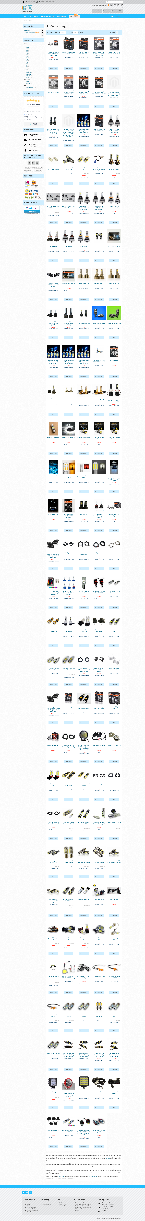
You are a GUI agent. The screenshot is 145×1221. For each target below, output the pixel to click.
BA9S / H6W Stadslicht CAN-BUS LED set (99, 861)
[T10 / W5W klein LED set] (84, 159)
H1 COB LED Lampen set (53, 977)
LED (87, 1166)
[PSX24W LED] (84, 505)
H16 (27, 62)
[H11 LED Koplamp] (99, 390)
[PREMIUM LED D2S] (99, 274)
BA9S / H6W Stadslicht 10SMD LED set (68, 861)
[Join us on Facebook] (23, 1192)
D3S (27, 51)
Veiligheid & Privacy (31, 1207)
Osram (27, 81)
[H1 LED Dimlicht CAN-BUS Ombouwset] (53, 197)
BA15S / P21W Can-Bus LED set (68, 1015)
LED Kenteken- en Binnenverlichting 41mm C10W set (68, 1055)
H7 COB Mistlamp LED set (99, 938)
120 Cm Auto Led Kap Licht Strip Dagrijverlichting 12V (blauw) (114, 478)
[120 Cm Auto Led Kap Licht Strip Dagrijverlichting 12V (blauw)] (114, 467)
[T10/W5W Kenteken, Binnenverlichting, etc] (99, 813)
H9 (26, 71)
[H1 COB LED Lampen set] (53, 967)
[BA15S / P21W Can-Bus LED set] (68, 1006)
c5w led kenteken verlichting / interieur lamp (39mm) (68, 362)
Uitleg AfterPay (30, 1211)
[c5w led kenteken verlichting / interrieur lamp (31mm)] (84, 351)
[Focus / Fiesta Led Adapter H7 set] (114, 659)
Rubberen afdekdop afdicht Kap (99, 630)
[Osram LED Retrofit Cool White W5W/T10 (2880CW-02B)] (99, 43)
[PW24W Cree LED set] (84, 890)
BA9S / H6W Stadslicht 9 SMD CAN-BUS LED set (114, 861)
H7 (26, 66)
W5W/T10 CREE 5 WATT (114, 822)
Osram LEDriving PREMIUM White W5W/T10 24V (84, 92)
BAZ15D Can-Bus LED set (114, 1015)
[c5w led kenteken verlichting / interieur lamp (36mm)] (84, 120)
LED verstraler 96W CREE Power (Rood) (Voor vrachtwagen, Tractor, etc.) (68, 1094)
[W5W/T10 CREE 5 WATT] (114, 813)
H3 (26, 63)
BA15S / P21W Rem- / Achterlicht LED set (53, 168)
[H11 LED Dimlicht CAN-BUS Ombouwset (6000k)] (53, 313)
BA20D (27, 47)
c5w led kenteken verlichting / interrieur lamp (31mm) (83, 362)
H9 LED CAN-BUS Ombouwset (53, 245)
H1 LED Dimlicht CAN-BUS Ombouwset (53, 207)
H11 (27, 57)
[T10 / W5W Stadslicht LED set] (68, 659)
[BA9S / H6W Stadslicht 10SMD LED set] (68, 852)
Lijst (119, 32)
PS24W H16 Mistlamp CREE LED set (84, 630)
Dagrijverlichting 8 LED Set (53, 938)
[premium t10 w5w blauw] (99, 428)
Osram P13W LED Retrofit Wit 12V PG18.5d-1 (69, 516)
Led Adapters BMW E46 (114, 745)
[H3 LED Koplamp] (84, 390)
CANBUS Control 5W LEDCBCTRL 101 (84, 53)
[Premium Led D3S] (114, 274)
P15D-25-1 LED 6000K (53, 437)
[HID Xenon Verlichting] (28, 8)
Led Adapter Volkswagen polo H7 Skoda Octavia (84, 670)
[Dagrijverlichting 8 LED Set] (53, 929)
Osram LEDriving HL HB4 (114, 707)
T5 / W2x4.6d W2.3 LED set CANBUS (68, 1131)
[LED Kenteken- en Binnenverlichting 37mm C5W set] (99, 1044)
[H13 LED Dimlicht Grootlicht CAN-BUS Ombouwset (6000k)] (114, 390)
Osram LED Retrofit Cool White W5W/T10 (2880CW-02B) (99, 54)
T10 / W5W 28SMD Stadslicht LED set (68, 823)
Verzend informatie (47, 1202)
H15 (27, 60)
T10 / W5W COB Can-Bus (114, 630)
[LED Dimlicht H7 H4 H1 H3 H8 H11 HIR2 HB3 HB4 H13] (68, 582)
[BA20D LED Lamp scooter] (84, 582)
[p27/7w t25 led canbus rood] (84, 467)
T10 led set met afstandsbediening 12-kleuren (53, 593)
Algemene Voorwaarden (32, 1210)
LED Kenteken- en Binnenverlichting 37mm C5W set (99, 1055)
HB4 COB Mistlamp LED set (68, 938)
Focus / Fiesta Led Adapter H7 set (114, 669)
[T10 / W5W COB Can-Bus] (114, 621)
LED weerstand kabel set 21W (114, 977)
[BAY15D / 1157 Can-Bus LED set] (84, 1006)
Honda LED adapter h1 (99, 784)
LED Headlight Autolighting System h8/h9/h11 (99, 516)
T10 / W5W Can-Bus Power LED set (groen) (114, 322)
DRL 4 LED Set (114, 899)
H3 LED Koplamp (84, 399)
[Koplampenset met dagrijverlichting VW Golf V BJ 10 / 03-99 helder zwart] (53, 544)
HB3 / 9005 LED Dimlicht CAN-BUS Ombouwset (84, 208)
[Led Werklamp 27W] (53, 1083)
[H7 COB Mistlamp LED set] (99, 929)
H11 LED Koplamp (99, 399)
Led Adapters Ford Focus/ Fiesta (83, 553)
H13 (27, 59)
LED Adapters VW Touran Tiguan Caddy (68, 746)
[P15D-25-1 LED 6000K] (53, 428)
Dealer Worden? (62, 1205)
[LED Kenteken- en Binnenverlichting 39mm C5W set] (84, 1044)
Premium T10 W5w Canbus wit (114, 438)
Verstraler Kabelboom (99, 1092)
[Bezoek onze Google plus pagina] (30, 1192)
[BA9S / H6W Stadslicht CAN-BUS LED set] (99, 852)
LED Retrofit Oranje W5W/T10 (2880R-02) (114, 53)
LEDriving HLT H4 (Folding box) (114, 515)
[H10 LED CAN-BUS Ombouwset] (68, 236)
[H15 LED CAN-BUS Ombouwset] (68, 621)
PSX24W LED (83, 514)
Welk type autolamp (93, 1176)
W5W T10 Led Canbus (99, 245)
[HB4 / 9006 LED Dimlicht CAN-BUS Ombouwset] (99, 197)
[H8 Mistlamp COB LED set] (84, 929)
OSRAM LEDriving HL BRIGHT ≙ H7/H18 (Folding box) (53, 54)
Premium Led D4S (53, 399)
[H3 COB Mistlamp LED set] (114, 929)
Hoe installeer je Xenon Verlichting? (83, 1207)
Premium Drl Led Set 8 (68, 437)
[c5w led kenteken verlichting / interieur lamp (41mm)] (53, 351)
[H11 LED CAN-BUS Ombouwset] (84, 236)
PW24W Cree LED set (84, 899)
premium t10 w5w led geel (83, 438)
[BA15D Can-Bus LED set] (53, 1044)
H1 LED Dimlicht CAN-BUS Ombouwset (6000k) (68, 323)
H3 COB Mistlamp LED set (114, 938)
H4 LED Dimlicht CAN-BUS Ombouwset (114, 168)
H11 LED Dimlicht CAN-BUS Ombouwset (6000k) (53, 323)
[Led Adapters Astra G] (99, 544)
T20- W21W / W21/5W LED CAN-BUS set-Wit (99, 361)
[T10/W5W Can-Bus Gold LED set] (84, 775)
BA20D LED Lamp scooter (84, 592)
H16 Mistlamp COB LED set (53, 784)
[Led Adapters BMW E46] (114, 736)
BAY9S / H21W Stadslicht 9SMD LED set (53, 901)
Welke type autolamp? (80, 1208)
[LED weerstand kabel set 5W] (53, 1006)
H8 (26, 69)
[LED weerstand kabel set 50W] (99, 967)
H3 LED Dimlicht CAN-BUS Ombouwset (68, 207)
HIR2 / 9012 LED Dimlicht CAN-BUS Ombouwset (114, 131)
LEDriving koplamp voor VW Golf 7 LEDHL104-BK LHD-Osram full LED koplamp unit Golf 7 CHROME (69, 133)
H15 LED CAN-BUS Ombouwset (69, 630)
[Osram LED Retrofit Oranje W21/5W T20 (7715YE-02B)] (68, 82)
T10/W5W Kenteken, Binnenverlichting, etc (99, 823)
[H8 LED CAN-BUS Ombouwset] (114, 197)
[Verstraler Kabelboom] (99, 1083)
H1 (26, 54)
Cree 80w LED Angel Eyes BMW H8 (99, 592)
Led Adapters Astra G (99, 553)
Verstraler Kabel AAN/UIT (114, 1092)
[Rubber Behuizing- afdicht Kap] (53, 1121)
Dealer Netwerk (62, 1204)
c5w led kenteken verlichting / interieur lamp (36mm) (84, 131)
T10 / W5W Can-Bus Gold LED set (68, 784)
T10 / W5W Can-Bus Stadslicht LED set (83, 823)
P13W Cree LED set (99, 899)
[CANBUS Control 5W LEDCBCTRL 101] (84, 43)
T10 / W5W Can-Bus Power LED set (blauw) (99, 322)
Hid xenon (28, 83)
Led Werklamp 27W (53, 1092)
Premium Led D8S (69, 399)
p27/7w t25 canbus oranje (68, 476)
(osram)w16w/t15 (114, 360)
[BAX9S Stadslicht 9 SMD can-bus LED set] (84, 852)
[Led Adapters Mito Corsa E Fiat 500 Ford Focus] (99, 659)
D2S (27, 50)
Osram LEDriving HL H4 (68, 707)
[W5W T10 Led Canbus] (99, 236)
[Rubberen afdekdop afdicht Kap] (99, 621)
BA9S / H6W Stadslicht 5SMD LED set (68, 168)
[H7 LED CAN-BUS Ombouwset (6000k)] (84, 313)
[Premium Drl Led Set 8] (68, 428)
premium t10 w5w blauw (99, 438)
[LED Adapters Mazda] (114, 775)
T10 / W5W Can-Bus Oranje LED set (114, 592)
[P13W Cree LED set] (99, 890)
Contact (28, 1202)
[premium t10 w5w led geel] (84, 428)
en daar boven (31, 89)
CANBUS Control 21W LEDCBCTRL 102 (99, 130)
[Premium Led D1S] (84, 274)
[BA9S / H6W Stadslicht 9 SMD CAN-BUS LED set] (114, 852)
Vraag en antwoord (79, 1202)
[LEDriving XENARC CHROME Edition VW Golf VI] (53, 274)
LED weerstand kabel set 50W (99, 977)
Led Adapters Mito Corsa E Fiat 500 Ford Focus (99, 670)
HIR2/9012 (28, 77)
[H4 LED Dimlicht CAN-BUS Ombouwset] (114, 159)
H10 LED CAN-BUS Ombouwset (69, 245)
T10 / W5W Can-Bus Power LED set (53, 669)
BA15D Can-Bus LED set (53, 1053)
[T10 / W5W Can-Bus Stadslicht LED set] (84, 813)
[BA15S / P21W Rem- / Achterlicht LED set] (53, 159)
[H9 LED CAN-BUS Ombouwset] (53, 236)
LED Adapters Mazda (114, 784)
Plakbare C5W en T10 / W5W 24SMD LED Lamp (68, 977)
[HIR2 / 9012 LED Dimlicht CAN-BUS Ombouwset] (114, 120)
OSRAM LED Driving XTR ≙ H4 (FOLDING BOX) (114, 245)
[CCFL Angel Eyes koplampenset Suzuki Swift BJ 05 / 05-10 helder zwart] (53, 698)
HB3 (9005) (28, 72)
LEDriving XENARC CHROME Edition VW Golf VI (53, 285)
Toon (71, 32)
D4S (27, 53)
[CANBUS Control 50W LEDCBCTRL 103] (68, 43)
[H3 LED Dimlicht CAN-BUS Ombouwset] (68, 197)
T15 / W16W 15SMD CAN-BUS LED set (68, 900)
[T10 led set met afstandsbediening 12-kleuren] (53, 582)
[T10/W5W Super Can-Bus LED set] (53, 852)
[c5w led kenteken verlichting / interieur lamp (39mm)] (68, 351)
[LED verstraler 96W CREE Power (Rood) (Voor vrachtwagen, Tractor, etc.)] (68, 1083)
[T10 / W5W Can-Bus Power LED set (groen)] (114, 313)
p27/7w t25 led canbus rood (83, 476)
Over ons (29, 1204)
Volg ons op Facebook (30, 1)
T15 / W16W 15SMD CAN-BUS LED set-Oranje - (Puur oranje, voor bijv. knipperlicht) (114, 93)
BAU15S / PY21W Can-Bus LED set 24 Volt (84, 707)
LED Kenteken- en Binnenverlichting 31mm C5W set (114, 1055)
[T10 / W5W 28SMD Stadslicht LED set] (68, 813)
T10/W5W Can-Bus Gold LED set (84, 784)
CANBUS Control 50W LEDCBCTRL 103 (68, 53)
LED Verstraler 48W (83, 1092)
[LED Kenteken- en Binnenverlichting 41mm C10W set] (68, 1044)
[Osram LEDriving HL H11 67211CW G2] (99, 698)
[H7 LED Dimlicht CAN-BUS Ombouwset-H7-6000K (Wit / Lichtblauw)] (53, 120)
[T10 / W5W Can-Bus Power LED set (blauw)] (99, 313)
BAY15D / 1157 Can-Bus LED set (83, 1015)
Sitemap (77, 1210)
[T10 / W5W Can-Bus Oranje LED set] (114, 582)
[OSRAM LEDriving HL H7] (68, 274)
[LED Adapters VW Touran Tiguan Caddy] (68, 736)
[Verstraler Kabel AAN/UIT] (114, 1083)
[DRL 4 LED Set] (114, 890)
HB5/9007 (28, 75)
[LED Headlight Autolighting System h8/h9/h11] (99, 505)
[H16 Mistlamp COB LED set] (53, 775)
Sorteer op (57, 32)
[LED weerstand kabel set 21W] (114, 967)
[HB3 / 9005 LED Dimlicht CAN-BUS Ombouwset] (84, 197)
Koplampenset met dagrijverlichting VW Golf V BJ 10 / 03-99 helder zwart (53, 555)
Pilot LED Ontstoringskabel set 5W (99, 169)
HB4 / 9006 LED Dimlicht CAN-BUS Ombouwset (99, 208)
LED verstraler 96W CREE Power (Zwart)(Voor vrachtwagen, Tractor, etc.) (84, 748)
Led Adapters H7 (68, 553)
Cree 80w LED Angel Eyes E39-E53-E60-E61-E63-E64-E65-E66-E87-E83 (83, 1133)
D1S (27, 48)
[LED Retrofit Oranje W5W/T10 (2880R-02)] (114, 43)
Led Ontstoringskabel (99, 745)
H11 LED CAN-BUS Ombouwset (84, 245)
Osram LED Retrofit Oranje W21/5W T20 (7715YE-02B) (68, 92)
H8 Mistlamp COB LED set (83, 938)
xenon (88, 1172)
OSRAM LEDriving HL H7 (68, 283)
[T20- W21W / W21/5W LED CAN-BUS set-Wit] (99, 351)
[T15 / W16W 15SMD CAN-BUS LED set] (68, 890)
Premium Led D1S (84, 283)
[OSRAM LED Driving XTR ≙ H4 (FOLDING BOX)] (114, 236)
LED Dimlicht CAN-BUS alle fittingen (83, 977)
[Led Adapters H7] (68, 544)
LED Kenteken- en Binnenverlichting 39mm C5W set (84, 1055)
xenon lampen (62, 1176)
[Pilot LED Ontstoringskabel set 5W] (99, 159)
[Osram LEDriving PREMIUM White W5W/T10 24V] (84, 82)
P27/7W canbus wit (99, 476)
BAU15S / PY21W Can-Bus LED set (99, 1015)
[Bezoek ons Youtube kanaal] (27, 1192)
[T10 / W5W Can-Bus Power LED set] (53, 659)
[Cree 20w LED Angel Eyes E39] (99, 1121)
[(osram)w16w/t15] (114, 351)
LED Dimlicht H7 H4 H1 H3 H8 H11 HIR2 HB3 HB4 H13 (68, 593)
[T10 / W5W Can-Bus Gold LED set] (68, 775)
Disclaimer (29, 1205)
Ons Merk (61, 1202)
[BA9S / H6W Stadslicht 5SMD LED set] (68, 159)
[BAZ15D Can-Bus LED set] (114, 1006)
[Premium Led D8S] (68, 390)
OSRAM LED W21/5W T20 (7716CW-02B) (53, 91)
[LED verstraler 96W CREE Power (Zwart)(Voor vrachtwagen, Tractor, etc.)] (84, 736)
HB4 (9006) (28, 74)
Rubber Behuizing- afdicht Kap (53, 1131)
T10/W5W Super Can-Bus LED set (53, 861)
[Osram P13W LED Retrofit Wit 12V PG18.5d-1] (68, 505)
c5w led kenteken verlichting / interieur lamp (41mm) (53, 362)
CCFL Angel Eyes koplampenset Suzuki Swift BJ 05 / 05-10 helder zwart (53, 709)
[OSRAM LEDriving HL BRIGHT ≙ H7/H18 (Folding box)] (53, 43)
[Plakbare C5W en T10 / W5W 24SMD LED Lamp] (68, 967)
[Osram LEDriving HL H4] (68, 698)
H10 (27, 56)
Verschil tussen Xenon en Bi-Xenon (83, 1205)
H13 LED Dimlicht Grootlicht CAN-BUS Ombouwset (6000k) (114, 400)
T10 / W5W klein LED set (84, 168)
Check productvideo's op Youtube (46, 1)
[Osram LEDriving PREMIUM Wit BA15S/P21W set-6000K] (99, 82)
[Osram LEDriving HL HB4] (114, 698)
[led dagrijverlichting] (53, 505)
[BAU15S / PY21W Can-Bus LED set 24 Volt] (84, 698)
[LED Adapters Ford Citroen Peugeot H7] (53, 813)
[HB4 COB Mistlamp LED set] (68, 929)
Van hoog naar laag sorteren (68, 32)
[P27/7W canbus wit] (99, 467)
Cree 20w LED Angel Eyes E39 (99, 1131)
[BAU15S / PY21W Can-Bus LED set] (99, 1006)
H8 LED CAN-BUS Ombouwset (114, 207)
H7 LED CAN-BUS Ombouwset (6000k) (84, 322)
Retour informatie (47, 1204)
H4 (26, 65)
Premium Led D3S (114, 283)
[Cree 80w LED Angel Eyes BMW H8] (99, 582)
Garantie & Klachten (31, 1208)
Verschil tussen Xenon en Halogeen (83, 1204)
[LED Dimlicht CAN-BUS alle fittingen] (84, 967)
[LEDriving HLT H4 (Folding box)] (114, 505)
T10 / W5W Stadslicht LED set (68, 669)
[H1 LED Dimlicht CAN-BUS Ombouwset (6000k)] (68, 313)
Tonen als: (112, 32)
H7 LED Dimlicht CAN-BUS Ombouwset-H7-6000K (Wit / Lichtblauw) (53, 132)
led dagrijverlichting (53, 514)
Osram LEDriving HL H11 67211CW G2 (99, 707)
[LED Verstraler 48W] (84, 1083)
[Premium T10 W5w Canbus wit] (114, 428)
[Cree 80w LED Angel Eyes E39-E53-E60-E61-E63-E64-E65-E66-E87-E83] (84, 1121)
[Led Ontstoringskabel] (99, 736)
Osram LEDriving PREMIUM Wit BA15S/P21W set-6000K (99, 92)
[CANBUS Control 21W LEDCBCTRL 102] (99, 120)
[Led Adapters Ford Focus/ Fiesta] (84, 544)
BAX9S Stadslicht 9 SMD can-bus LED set (84, 861)
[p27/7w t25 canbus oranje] (68, 467)
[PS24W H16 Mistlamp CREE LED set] (84, 621)
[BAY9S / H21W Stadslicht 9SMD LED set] (53, 890)
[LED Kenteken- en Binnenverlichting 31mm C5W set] (114, 1044)
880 (26, 45)
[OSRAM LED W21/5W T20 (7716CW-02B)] (53, 82)
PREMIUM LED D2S (99, 283)
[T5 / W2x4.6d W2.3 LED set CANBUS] (68, 1121)
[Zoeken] (121, 2)
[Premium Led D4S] (53, 390)
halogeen (107, 1158)
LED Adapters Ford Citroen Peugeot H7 (53, 823)
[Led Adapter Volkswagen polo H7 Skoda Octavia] (84, 659)
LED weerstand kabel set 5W (53, 1015)
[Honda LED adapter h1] (99, 775)
